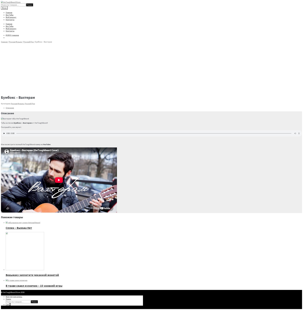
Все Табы (9, 15)
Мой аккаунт (11, 17)
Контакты (10, 19)
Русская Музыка (15, 42)
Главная (9, 12)
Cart (8, 304)
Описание (10, 108)
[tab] (154, 108)
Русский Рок (28, 42)
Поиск (29, 5)
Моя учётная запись (14, 296)
